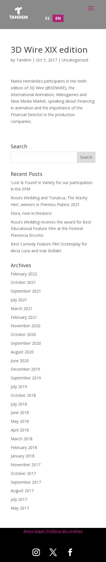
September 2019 (26, 377)
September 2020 (26, 343)
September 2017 (26, 482)
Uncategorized (75, 60)
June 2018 (20, 412)
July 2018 (19, 404)
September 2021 (26, 291)
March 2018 (22, 438)
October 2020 (23, 334)
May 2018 (20, 421)
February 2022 (24, 273)
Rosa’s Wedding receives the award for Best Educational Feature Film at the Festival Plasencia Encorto (51, 228)
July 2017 (19, 499)
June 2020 (20, 360)
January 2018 (22, 456)
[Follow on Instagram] (36, 552)
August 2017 (22, 490)
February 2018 (24, 447)
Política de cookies (65, 531)
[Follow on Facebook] (70, 552)
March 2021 (22, 308)
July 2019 (19, 386)
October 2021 (23, 282)
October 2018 (23, 395)
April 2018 (20, 430)
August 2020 (22, 352)
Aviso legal (33, 531)
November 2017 (25, 464)
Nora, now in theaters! (31, 213)
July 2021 (19, 299)
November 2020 (25, 325)
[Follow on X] (53, 552)
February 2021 (24, 317)
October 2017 (23, 473)
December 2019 (25, 369)
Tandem (23, 60)
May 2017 (20, 508)
